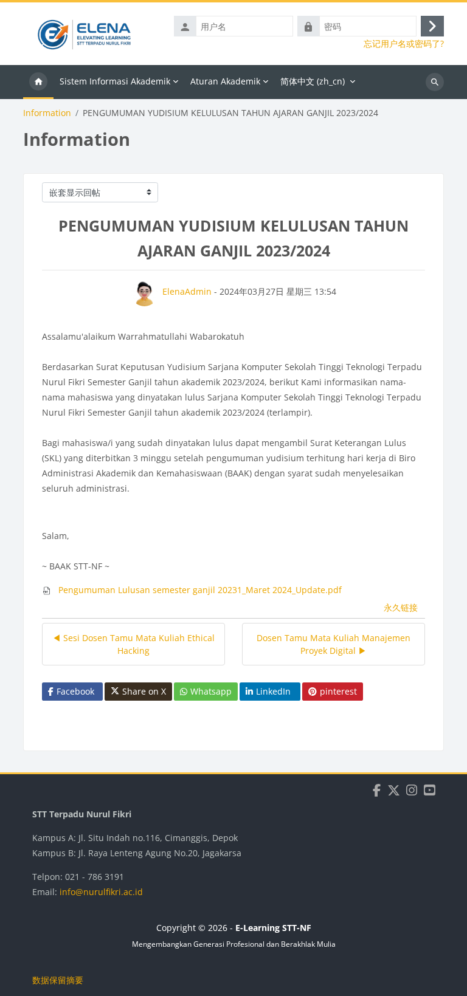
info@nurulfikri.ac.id (101, 892)
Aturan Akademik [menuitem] (225, 81)
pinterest (338, 691)
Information (47, 113)
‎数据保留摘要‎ (57, 980)
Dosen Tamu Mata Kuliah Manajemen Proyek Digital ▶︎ (333, 644)
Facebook (75, 691)
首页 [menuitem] (38, 82)
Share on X (144, 691)
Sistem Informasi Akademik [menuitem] (115, 81)
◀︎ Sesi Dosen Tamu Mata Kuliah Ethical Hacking (133, 644)
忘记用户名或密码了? (404, 43)
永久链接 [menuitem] (401, 607)
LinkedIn (273, 691)
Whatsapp (211, 691)
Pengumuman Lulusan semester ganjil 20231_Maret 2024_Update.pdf (199, 590)
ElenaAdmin (187, 291)
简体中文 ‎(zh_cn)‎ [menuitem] (312, 81)
